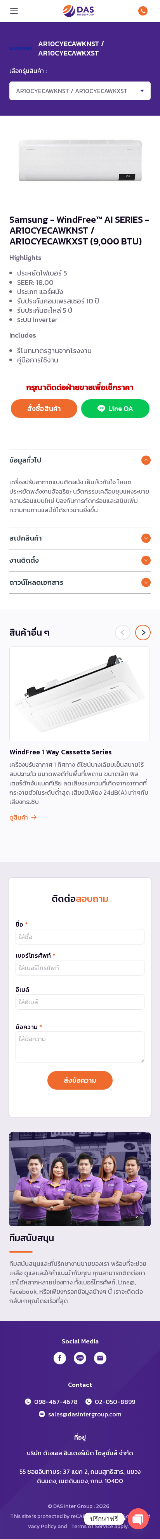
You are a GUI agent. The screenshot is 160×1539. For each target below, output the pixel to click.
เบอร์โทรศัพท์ (36, 955)
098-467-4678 (144, 11)
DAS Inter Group (78, 11)
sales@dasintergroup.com (85, 1414)
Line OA (120, 408)
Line (80, 1358)
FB (60, 1358)
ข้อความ (29, 1026)
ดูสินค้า (18, 817)
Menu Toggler (14, 11)
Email (100, 1358)
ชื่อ (22, 924)
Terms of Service (92, 1526)
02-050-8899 (115, 1401)
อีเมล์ (22, 989)
